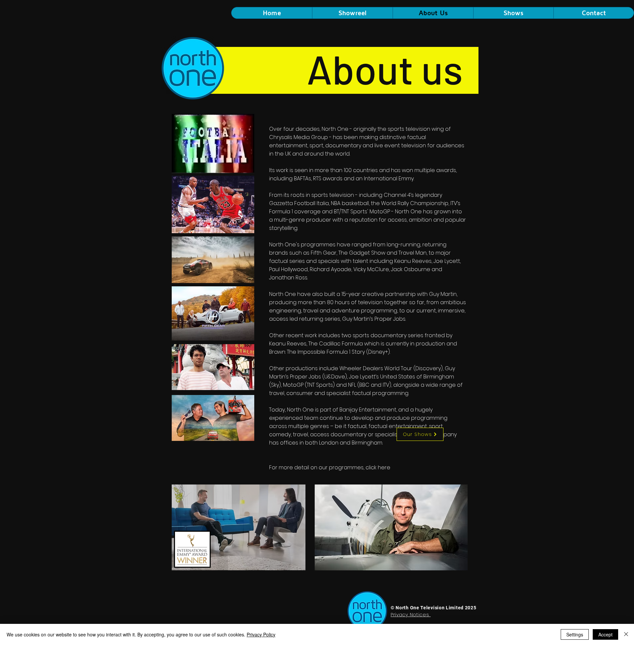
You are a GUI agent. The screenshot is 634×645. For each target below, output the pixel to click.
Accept (605, 634)
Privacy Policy (261, 634)
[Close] (626, 634)
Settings (574, 634)
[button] (513, 12)
